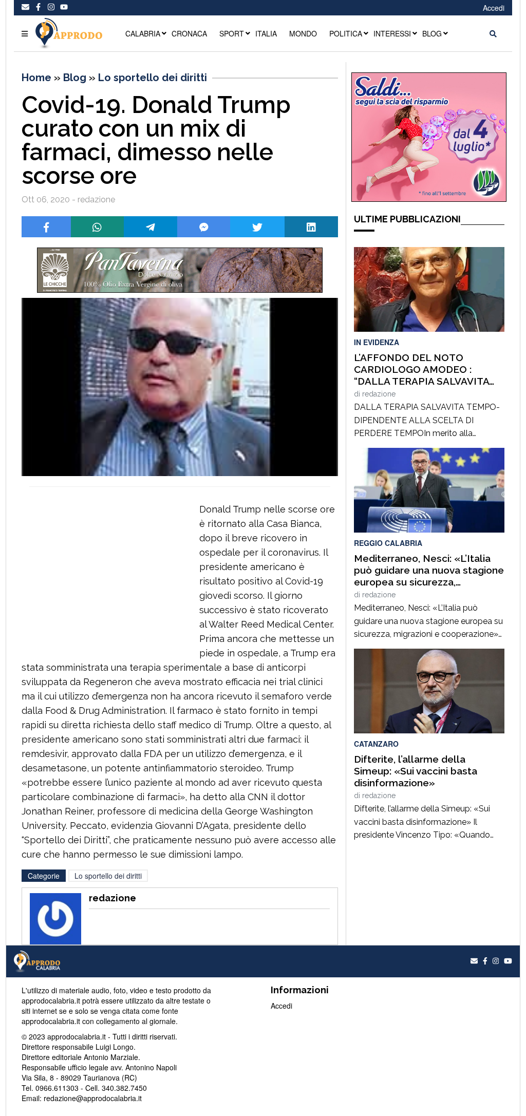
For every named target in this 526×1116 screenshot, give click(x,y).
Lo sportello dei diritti (152, 77)
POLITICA (345, 33)
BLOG (432, 33)
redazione (379, 394)
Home (36, 77)
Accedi (493, 8)
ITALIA (266, 33)
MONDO (303, 33)
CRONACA (189, 33)
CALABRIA (142, 33)
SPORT (231, 33)
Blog (74, 77)
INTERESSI (392, 33)
